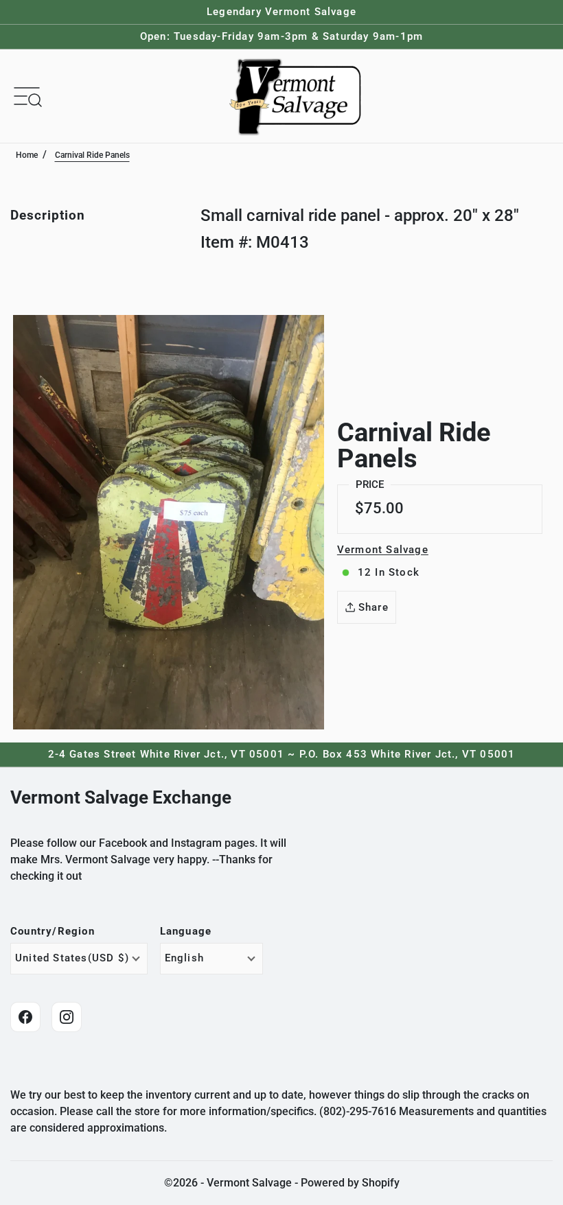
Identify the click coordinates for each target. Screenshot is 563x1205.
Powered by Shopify (350, 1182)
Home (27, 155)
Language (186, 931)
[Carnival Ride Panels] (168, 522)
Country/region (52, 931)
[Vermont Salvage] (298, 96)
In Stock (389, 572)
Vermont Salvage (382, 549)
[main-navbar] (26, 95)
